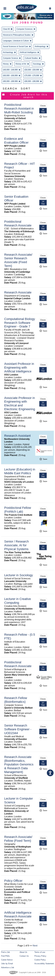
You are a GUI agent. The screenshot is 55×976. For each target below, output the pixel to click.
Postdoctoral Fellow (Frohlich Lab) (17, 509)
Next (35, 945)
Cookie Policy (40, 960)
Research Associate (17, 292)
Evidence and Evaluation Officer (16, 140)
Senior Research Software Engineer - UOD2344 (17, 729)
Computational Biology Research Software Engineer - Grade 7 (19, 322)
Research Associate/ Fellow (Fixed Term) (18, 838)
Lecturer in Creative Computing (17, 600)
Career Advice (7, 960)
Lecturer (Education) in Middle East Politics (19, 471)
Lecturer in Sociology (18, 575)
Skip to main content (11, 2)
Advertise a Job (7, 967)
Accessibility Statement (44, 964)
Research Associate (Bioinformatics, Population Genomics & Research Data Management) (18, 764)
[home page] (26, 11)
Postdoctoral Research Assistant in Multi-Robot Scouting (19, 108)
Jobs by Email (7, 964)
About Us (23, 952)
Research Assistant (17, 435)
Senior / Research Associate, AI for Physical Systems (16, 545)
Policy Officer (13, 880)
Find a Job (5, 952)
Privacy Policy (40, 956)
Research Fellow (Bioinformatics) (15, 699)
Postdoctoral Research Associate (17, 223)
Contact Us (24, 956)
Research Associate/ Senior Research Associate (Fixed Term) (18, 260)
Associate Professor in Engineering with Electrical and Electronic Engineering (19, 403)
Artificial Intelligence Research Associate (17, 914)
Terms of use (39, 952)
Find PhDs (5, 956)
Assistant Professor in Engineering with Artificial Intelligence (19, 367)
